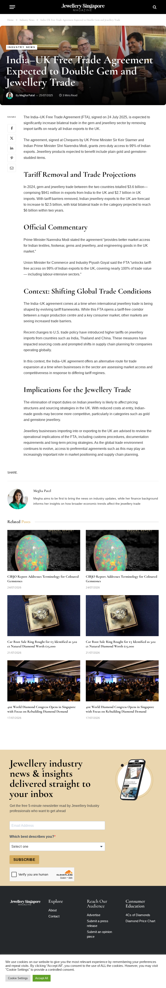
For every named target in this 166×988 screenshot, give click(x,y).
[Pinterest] (11, 158)
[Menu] (12, 7)
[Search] (154, 7)
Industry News (21, 47)
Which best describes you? (32, 836)
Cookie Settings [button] (18, 978)
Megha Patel (27, 95)
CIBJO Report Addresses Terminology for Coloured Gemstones (43, 578)
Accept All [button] (41, 978)
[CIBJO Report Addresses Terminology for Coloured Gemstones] (43, 550)
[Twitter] (11, 138)
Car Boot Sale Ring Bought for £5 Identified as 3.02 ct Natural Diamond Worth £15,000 (42, 644)
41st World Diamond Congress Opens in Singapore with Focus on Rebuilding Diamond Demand (41, 709)
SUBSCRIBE (24, 860)
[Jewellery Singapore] (83, 7)
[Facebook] (11, 128)
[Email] (11, 168)
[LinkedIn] (11, 148)
